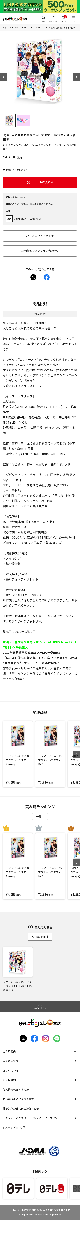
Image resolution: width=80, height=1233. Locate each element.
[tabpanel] (40, 71)
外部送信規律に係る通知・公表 (21, 1108)
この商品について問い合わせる (40, 251)
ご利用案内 (9, 1051)
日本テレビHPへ (12, 1127)
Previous (3, 77)
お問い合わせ (10, 1070)
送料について (36, 218)
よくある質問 (10, 1061)
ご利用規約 (9, 1080)
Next (76, 77)
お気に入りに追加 (43, 236)
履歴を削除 (42, 937)
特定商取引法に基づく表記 (18, 1099)
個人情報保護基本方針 (16, 1089)
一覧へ (40, 816)
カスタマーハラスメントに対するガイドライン (30, 1118)
